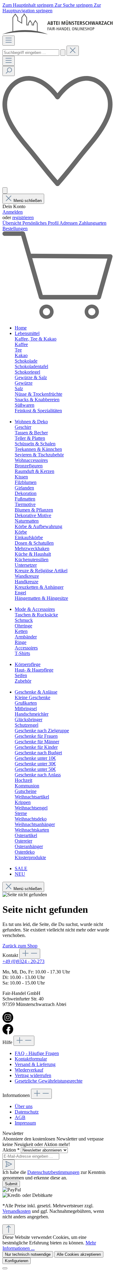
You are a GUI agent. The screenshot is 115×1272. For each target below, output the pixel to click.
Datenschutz (27, 1111)
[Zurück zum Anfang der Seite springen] (8, 1229)
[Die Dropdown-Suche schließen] (73, 51)
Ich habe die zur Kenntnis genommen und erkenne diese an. (53, 1175)
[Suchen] (62, 52)
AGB (20, 1117)
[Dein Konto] (4, 190)
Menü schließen (27, 200)
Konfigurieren (16, 1261)
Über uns (24, 1106)
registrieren (23, 217)
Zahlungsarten (92, 223)
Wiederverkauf (29, 1069)
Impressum (25, 1122)
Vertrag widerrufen (33, 1075)
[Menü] (8, 41)
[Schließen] (4, 1268)
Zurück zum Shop (19, 945)
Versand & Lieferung (35, 1064)
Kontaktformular (31, 1058)
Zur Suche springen (74, 5)
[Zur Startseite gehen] (57, 32)
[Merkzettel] (57, 184)
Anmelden (12, 212)
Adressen (69, 223)
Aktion (11, 1149)
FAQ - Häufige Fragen (37, 1053)
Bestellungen (15, 228)
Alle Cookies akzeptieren (79, 1254)
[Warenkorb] (57, 317)
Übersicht (12, 223)
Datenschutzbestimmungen (53, 1172)
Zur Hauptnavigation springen (51, 7)
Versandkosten (16, 1211)
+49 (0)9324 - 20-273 (23, 961)
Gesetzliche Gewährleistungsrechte (48, 1080)
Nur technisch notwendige (28, 1254)
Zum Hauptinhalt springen (28, 5)
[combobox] (30, 52)
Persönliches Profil (40, 223)
